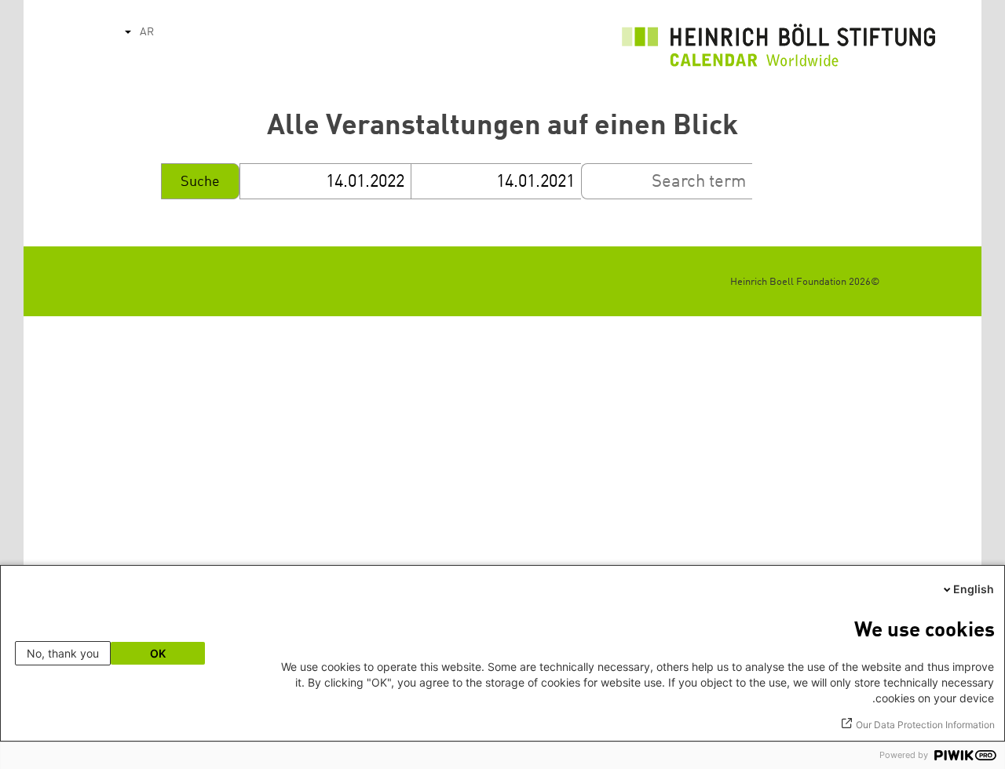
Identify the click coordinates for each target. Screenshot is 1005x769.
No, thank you (63, 653)
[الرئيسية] (779, 49)
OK (158, 653)
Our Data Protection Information (925, 725)
